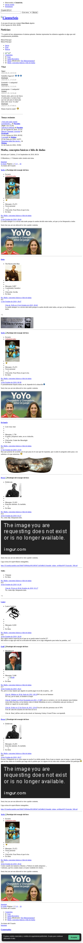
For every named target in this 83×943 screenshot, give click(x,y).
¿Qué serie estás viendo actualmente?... (9, 123)
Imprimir (4, 162)
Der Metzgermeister (27, 61)
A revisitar (4, 137)
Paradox (17, 124)
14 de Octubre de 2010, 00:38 (11, 382)
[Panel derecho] (6, 53)
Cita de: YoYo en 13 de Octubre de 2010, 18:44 (21, 305)
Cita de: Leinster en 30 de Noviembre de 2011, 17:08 (23, 700)
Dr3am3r (4, 422)
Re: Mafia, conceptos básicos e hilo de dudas (16, 215)
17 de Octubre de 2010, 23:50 (11, 450)
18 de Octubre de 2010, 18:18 (11, 636)
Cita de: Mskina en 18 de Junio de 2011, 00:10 (21, 694)
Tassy (3, 71)
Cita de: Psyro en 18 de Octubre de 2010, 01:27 (21, 588)
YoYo (3, 170)
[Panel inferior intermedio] (9, 53)
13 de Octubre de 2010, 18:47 (11, 301)
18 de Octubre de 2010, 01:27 (11, 516)
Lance (3, 602)
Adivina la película (7, 127)
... (19, 164)
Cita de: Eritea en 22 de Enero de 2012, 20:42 (21, 708)
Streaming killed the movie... (11, 141)
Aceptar (74, 937)
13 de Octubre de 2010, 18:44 (11, 219)
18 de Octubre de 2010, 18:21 (11, 689)
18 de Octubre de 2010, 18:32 (11, 864)
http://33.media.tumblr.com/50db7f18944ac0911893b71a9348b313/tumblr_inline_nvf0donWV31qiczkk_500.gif (39, 565)
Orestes (3, 91)
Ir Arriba (4, 906)
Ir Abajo (3, 164)
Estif (2, 646)
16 (20, 164)
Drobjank (4, 78)
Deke (3, 259)
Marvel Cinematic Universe (10, 131)
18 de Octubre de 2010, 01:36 (11, 584)
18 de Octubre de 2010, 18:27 (11, 757)
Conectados (6, 929)
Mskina (13, 137)
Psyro (3, 478)
